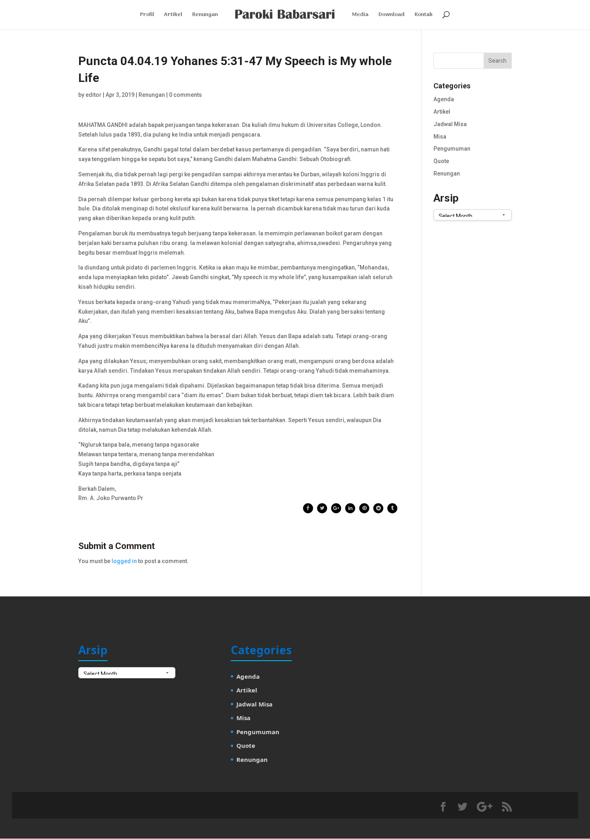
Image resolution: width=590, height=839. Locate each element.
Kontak (424, 15)
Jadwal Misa (450, 124)
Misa (439, 136)
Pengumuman (451, 148)
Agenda (443, 99)
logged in (124, 561)
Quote (441, 161)
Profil (147, 15)
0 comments (185, 95)
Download (391, 15)
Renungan (205, 15)
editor (93, 95)
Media (360, 15)
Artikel (173, 15)
